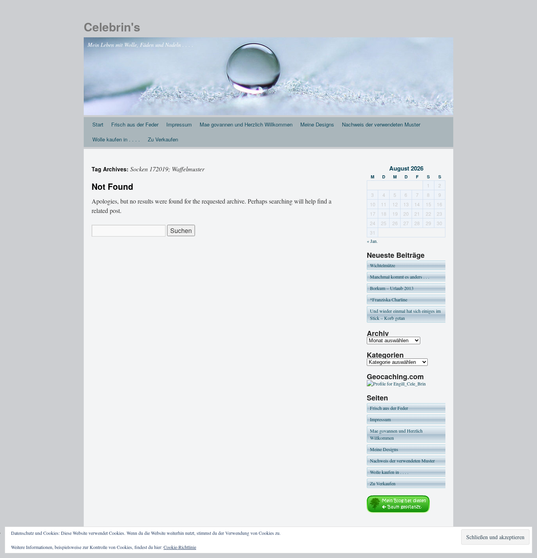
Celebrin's (112, 26)
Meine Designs (317, 124)
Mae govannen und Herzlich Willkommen (246, 124)
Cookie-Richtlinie (180, 547)
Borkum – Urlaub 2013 (392, 288)
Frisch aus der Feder (134, 124)
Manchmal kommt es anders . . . (399, 276)
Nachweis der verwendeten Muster (381, 124)
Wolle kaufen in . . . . (116, 139)
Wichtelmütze (382, 265)
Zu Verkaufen (163, 139)
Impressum (179, 124)
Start (97, 124)
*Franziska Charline (388, 299)
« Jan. (372, 241)
